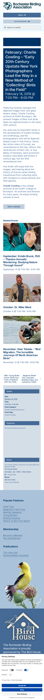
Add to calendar (13, 207)
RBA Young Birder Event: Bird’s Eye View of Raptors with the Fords (11, 378)
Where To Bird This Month (16, 521)
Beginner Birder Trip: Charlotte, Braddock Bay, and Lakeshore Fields (30, 378)
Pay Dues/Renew (12, 538)
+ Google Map (11, 474)
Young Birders (10, 515)
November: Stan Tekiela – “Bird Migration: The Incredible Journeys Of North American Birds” (21, 354)
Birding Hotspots (11, 518)
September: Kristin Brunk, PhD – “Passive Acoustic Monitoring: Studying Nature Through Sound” (21, 261)
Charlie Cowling (10, 415)
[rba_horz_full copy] (22, 3)
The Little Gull (10, 552)
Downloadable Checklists (16, 555)
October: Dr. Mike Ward (17, 307)
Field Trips (8, 506)
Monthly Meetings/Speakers (14, 410)
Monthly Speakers (12, 512)
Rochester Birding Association (15, 428)
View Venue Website (12, 482)
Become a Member (13, 535)
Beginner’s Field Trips (14, 509)
